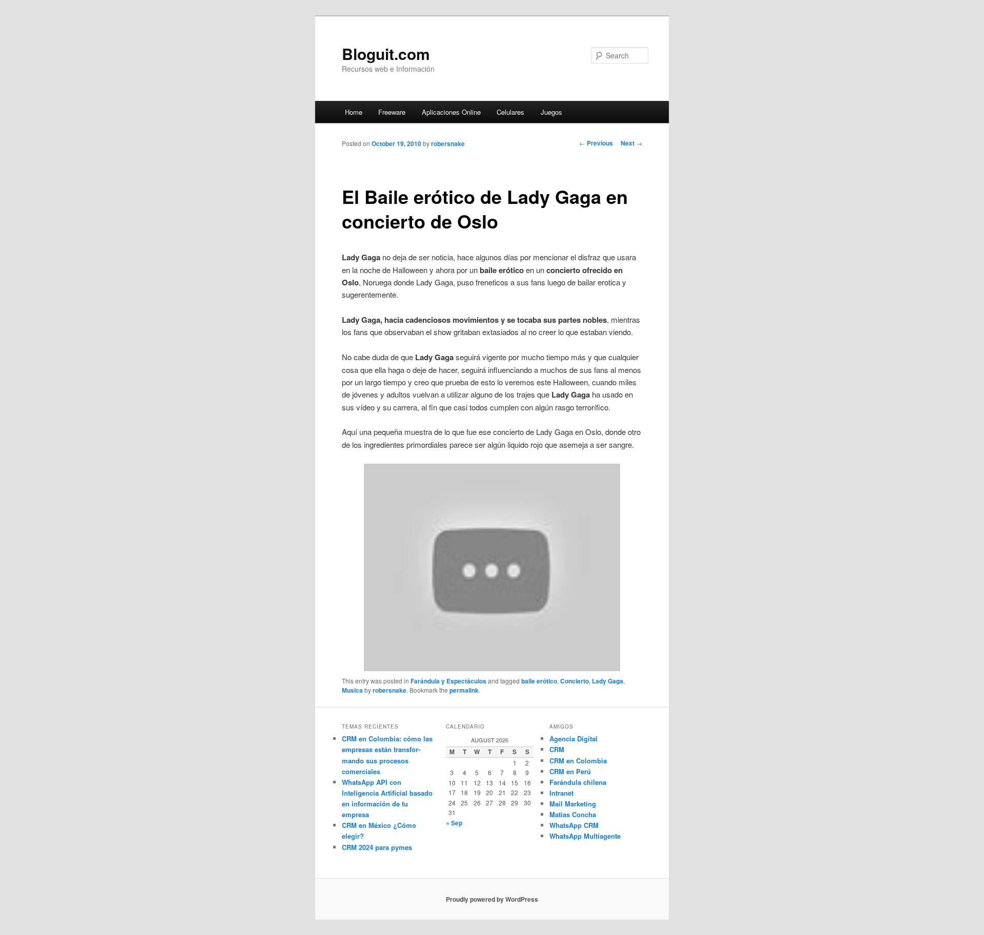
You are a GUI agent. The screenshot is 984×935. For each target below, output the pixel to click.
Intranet (561, 793)
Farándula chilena (577, 782)
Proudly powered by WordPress (492, 899)
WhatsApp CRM (574, 825)
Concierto (574, 680)
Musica (352, 690)
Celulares (510, 112)
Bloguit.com (386, 54)
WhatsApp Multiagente (585, 836)
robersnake (448, 143)
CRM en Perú (570, 771)
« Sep (454, 822)
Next (631, 143)
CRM (556, 749)
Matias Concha (572, 814)
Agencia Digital (573, 738)
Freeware (391, 112)
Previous (596, 143)
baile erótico (539, 680)
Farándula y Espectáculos (448, 680)
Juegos (551, 112)
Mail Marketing (572, 803)
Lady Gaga (607, 680)
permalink (464, 690)
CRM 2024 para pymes (377, 847)
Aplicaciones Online (451, 112)
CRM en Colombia (578, 760)
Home (353, 112)
